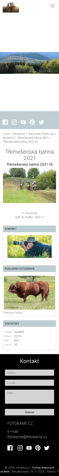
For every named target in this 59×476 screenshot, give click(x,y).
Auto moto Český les (41, 133)
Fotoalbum (19, 133)
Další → (39, 217)
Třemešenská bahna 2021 (32, 137)
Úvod (6, 133)
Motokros (8, 137)
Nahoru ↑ (53, 471)
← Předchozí (29, 213)
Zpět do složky (24, 217)
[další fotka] (50, 186)
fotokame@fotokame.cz (27, 437)
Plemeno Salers (13, 312)
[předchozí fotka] (8, 186)
